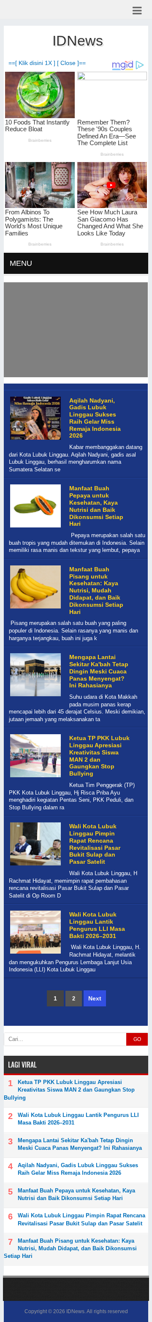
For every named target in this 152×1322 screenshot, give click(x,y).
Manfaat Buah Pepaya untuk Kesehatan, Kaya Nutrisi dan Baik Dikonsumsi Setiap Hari (96, 506)
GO (137, 1039)
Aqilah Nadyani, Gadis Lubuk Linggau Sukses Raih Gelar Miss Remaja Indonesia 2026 (95, 418)
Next (94, 998)
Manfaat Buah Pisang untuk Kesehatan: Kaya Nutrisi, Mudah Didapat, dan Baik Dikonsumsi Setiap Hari (96, 590)
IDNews (75, 1311)
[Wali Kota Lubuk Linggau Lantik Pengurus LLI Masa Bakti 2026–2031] (34, 954)
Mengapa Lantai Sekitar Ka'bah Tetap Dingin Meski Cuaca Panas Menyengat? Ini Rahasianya (98, 671)
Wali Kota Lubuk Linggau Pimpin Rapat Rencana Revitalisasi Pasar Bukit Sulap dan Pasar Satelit (94, 844)
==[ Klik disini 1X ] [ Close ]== (47, 63)
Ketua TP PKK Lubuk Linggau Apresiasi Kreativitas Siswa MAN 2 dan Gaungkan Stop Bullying (99, 756)
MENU (21, 263)
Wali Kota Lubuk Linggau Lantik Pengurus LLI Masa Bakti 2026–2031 (97, 925)
